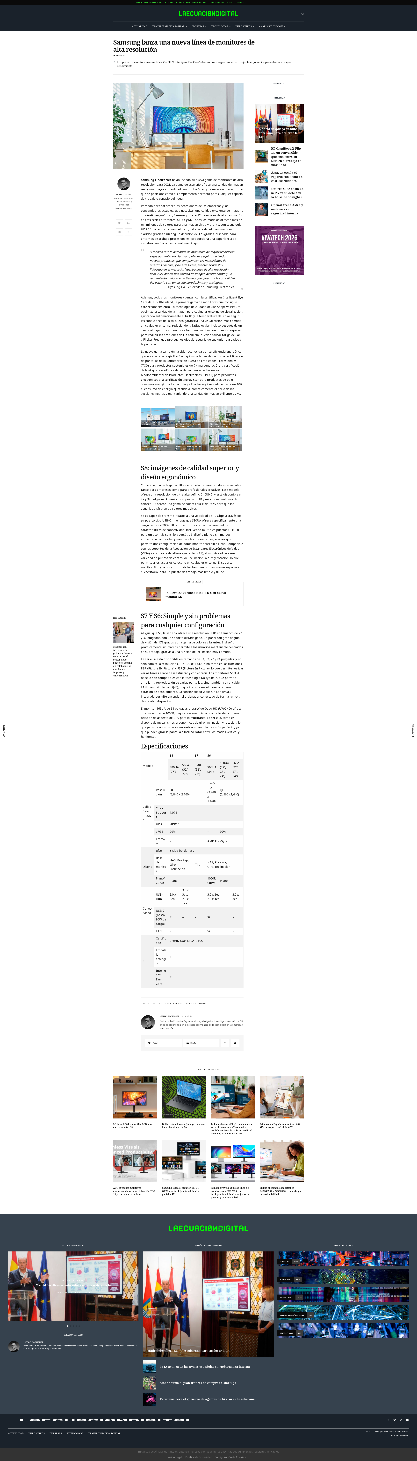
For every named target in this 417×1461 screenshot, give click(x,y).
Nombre (137, 728)
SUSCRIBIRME (144, 762)
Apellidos (138, 740)
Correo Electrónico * (145, 715)
